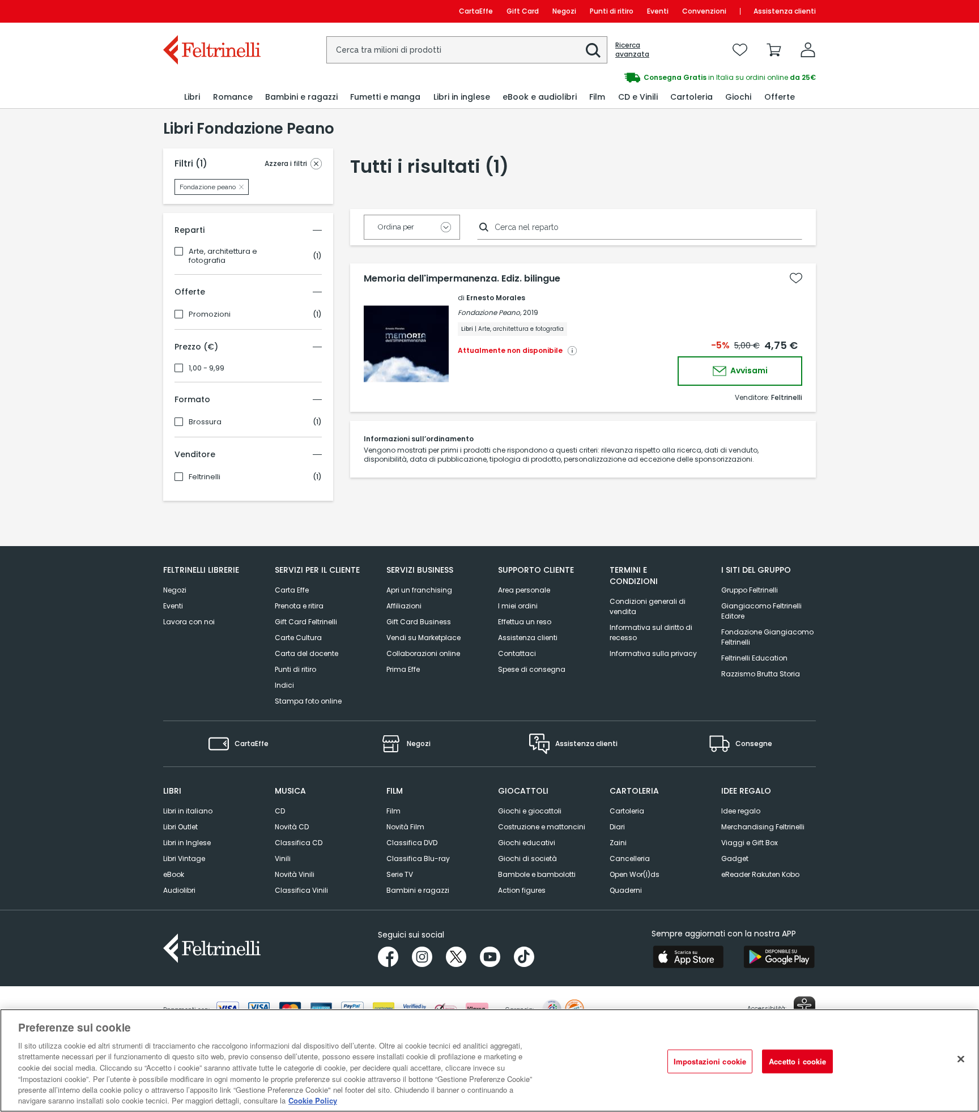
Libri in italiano (187, 811)
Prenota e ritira (299, 606)
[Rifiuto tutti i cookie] (960, 1058)
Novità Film (405, 827)
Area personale (524, 590)
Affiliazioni (404, 606)
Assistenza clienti (785, 11)
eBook (173, 874)
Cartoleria (627, 811)
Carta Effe (292, 590)
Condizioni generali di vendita (648, 606)
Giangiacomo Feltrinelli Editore (761, 611)
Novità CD (292, 827)
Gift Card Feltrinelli (306, 622)
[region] (489, 1060)
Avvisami (748, 370)
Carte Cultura (298, 637)
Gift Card (522, 11)
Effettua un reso (524, 622)
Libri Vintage (184, 858)
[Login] (808, 50)
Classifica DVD (411, 842)
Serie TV (399, 874)
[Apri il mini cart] (774, 50)
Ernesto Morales (495, 298)
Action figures (522, 890)
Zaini (618, 842)
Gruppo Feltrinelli (749, 590)
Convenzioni (704, 11)
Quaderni (626, 890)
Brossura (205, 422)
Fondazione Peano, (489, 312)
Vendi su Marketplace (423, 637)
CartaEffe (476, 11)
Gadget (734, 858)
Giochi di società (527, 858)
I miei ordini (518, 606)
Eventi (658, 11)
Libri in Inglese (187, 842)
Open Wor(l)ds (634, 874)
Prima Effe (403, 669)
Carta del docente (306, 653)
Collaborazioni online (423, 653)
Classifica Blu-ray (418, 858)
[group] (653, 77)
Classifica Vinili (301, 890)
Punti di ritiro (611, 11)
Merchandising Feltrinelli (763, 827)
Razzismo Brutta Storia (760, 674)
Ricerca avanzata (632, 50)
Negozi (564, 11)
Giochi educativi (526, 842)
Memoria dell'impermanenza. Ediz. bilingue (462, 278)
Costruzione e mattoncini (541, 827)
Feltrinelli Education (754, 658)
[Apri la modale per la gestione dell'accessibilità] (804, 1007)
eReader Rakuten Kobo (760, 874)
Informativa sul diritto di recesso (651, 632)
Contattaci (517, 653)
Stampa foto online (308, 701)
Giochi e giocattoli (529, 811)
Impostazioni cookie (710, 1061)
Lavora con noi (189, 622)
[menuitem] (192, 97)
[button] (593, 50)
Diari (617, 827)
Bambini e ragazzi (417, 890)
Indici (284, 685)
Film (393, 811)
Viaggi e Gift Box (749, 842)
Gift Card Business (418, 622)
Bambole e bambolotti (537, 874)
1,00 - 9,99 (206, 368)
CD (280, 811)
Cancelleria (630, 858)
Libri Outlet (180, 827)
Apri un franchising (419, 590)
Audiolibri (179, 890)
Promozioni (210, 314)
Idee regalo (740, 811)
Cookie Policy (312, 1100)
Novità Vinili (294, 874)
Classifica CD (298, 842)
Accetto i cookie (797, 1061)
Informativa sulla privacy (653, 653)
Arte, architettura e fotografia (223, 256)
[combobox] (466, 49)
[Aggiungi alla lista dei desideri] (796, 278)
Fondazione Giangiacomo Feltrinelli (767, 637)
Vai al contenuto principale (211, 11)
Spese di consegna (531, 669)
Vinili (283, 858)
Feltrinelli (204, 477)
